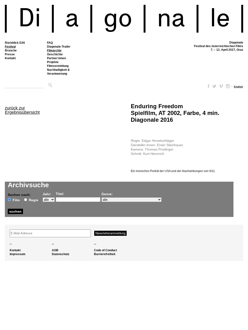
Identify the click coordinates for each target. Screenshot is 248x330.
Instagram (228, 86)
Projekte (53, 62)
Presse (10, 54)
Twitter (214, 86)
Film (16, 200)
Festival (10, 46)
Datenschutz (60, 254)
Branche (11, 50)
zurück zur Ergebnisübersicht (22, 110)
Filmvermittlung (58, 66)
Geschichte (55, 54)
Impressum (17, 254)
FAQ (50, 42)
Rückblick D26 (15, 42)
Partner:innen (56, 58)
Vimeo (221, 86)
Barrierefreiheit (104, 254)
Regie (33, 200)
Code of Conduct (105, 250)
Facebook (207, 86)
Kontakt (10, 58)
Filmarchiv (54, 50)
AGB (55, 250)
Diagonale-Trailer (58, 46)
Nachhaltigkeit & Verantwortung (58, 71)
